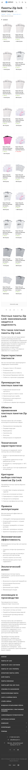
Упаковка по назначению (10, 689)
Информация (5, 727)
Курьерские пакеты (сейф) (10, 673)
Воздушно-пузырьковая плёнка (12, 705)
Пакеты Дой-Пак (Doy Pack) (10, 685)
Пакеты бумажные (7, 681)
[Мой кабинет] (22, 2)
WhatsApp (18, 749)
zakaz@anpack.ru (15, 740)
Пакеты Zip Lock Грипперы (10, 669)
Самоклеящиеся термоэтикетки (12, 715)
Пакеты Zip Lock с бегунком (10, 665)
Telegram (14, 749)
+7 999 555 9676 (14, 737)
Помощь (4, 731)
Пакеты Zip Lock (6, 661)
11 (21, 310)
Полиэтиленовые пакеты (9, 693)
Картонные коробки (8, 719)
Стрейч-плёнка (6, 701)
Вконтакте (10, 749)
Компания (4, 723)
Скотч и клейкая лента (9, 697)
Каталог (4, 656)
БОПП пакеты (5, 677)
